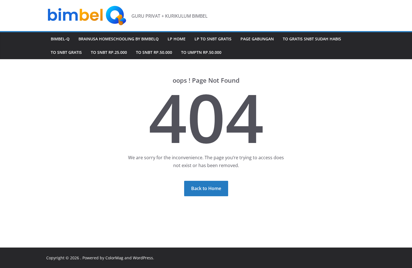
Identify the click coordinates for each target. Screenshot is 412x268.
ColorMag (114, 257)
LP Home (177, 38)
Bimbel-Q (60, 38)
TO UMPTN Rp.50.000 (201, 52)
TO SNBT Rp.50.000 (154, 52)
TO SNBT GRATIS (66, 52)
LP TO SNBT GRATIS (213, 38)
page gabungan (257, 38)
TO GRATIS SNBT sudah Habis (312, 38)
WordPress (143, 257)
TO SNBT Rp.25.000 (109, 52)
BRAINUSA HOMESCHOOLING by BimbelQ (118, 38)
